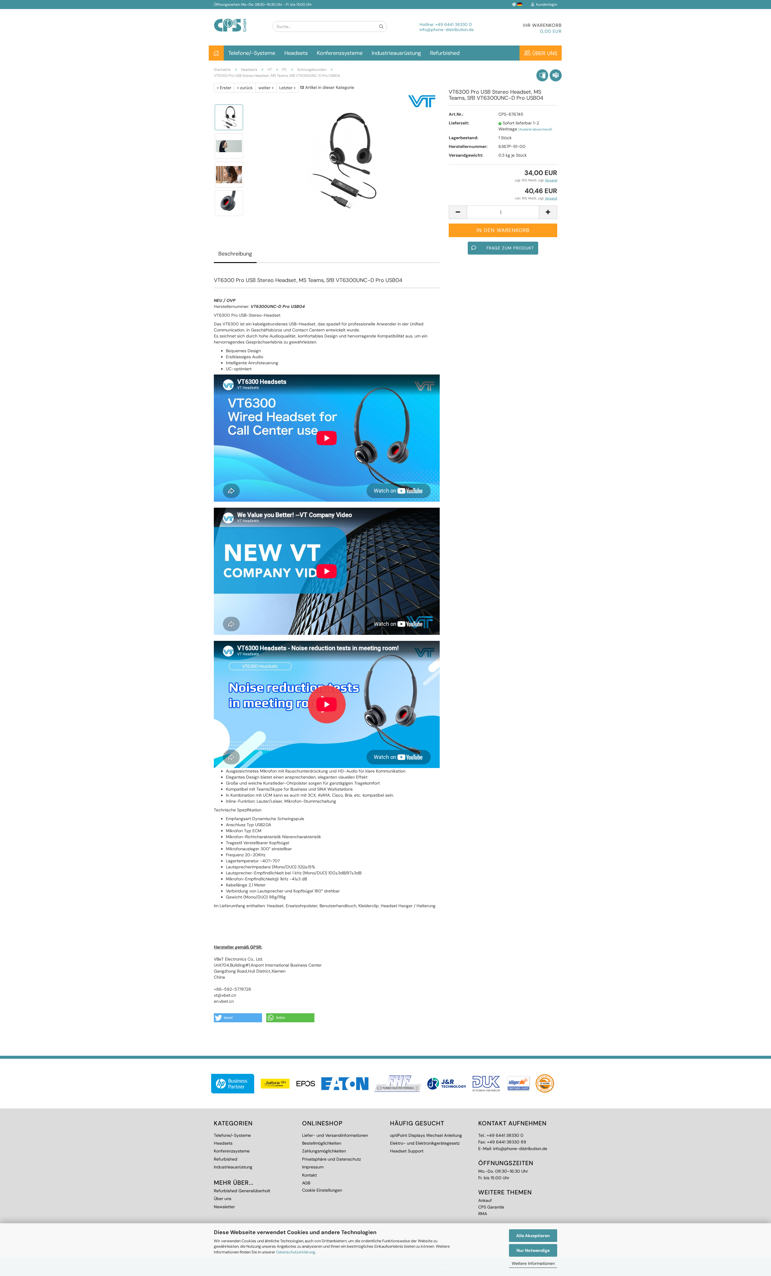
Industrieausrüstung (396, 53)
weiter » (265, 87)
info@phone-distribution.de (447, 29)
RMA (482, 1213)
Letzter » (287, 87)
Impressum (312, 1167)
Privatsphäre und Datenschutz (331, 1159)
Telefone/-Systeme (251, 53)
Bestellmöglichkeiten (321, 1143)
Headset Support (406, 1151)
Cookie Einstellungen (322, 1190)
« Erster (224, 87)
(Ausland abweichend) (535, 129)
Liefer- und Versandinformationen (335, 1135)
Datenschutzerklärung (295, 1252)
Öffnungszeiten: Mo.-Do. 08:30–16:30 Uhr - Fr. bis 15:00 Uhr (263, 4)
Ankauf (485, 1200)
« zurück (245, 87)
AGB (306, 1183)
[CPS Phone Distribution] (239, 20)
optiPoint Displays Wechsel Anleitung (426, 1135)
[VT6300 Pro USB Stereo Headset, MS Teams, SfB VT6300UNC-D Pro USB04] (344, 160)
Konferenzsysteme (340, 53)
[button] (238, 1017)
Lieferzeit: (459, 123)
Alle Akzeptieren (533, 1235)
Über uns (544, 53)
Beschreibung (235, 253)
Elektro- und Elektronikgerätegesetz (425, 1143)
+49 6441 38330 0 (453, 24)
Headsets (296, 53)
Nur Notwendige (533, 1250)
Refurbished (445, 53)
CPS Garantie (491, 1207)
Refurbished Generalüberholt (242, 1190)
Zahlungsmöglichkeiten (324, 1151)
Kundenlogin (545, 4)
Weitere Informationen (533, 1263)
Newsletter (224, 1206)
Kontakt (309, 1175)
